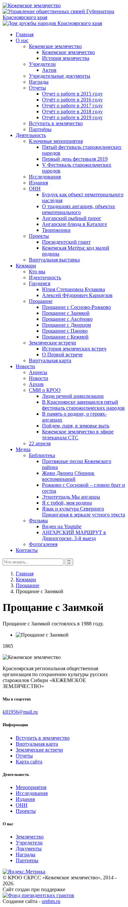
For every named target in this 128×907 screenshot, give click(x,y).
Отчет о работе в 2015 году (72, 93)
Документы (29, 848)
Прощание (41, 301)
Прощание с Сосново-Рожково (76, 307)
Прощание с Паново (65, 331)
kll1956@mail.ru (20, 712)
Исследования (45, 176)
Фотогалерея (43, 544)
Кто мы (37, 271)
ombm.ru (51, 901)
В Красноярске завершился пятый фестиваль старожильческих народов (83, 405)
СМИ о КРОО (45, 390)
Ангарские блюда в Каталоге (74, 224)
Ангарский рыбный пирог (71, 218)
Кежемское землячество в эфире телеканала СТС (78, 434)
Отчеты (37, 88)
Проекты (39, 236)
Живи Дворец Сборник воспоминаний (68, 476)
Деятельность (31, 135)
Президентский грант (66, 242)
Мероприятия (31, 787)
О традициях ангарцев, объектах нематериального (78, 209)
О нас (22, 40)
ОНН (35, 188)
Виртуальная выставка (54, 259)
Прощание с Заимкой (66, 313)
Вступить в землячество (56, 123)
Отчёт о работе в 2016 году (72, 99)
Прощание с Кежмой (65, 337)
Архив (36, 384)
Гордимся (39, 283)
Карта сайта (29, 761)
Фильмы (38, 520)
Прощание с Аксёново (67, 319)
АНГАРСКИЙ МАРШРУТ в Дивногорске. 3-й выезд (74, 535)
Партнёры (40, 129)
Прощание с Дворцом (66, 325)
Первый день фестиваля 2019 (75, 159)
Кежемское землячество (55, 46)
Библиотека (42, 455)
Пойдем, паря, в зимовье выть (75, 425)
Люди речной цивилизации (73, 396)
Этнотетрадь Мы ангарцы (71, 497)
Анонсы (38, 372)
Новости (25, 366)
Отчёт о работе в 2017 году (72, 105)
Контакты (27, 550)
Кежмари (26, 265)
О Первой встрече (62, 354)
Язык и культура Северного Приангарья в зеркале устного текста (83, 511)
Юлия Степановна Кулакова (73, 289)
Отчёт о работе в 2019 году (72, 117)
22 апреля (40, 443)
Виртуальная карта (50, 360)
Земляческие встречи (52, 342)
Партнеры (27, 860)
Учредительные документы (59, 76)
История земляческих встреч (74, 348)
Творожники (56, 230)
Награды (39, 82)
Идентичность (45, 277)
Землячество (30, 836)
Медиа (23, 449)
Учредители (42, 64)
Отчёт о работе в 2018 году (72, 111)
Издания (38, 182)
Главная (24, 34)
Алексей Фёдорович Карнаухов (77, 295)
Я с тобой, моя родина (67, 503)
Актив (49, 70)
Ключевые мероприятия (56, 141)
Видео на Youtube (61, 526)
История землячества (65, 58)
